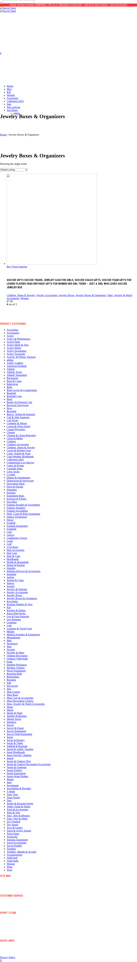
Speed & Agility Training (20, 749)
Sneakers (11, 722)
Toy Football (13, 821)
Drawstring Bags (16, 483)
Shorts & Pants (14, 713)
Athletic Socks (14, 372)
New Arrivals (13, 935)
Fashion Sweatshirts (17, 510)
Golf (9, 544)
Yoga (9, 869)
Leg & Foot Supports (18, 616)
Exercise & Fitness (16, 498)
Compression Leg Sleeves (20, 462)
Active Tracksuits (16, 354)
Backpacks (12, 378)
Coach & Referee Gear (19, 450)
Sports (10, 758)
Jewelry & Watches (17, 589)
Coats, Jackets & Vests (18, 453)
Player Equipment (16, 670)
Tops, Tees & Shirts (17, 818)
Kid (9, 607)
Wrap (9, 866)
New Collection (14, 918)
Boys (9, 408)
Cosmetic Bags (15, 468)
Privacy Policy (14, 907)
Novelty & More (15, 652)
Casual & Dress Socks (18, 426)
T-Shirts (11, 791)
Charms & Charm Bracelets (21, 435)
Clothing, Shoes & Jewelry (21, 295)
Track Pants (13, 833)
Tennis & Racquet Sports (20, 803)
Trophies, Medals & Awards (21, 851)
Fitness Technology (17, 516)
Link (9, 625)
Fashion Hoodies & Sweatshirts (23, 504)
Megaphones (13, 637)
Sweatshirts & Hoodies (19, 788)
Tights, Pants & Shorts (18, 806)
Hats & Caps (13, 556)
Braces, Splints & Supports (21, 414)
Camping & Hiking (17, 423)
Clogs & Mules (15, 438)
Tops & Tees (13, 812)
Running (11, 679)
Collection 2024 (15, 459)
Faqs (9, 890)
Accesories (12, 329)
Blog (9, 882)
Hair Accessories (15, 550)
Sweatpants (13, 785)
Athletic (11, 369)
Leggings (12, 622)
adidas (10, 360)
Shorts (10, 710)
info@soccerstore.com (17, 946)
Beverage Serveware (18, 405)
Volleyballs (12, 860)
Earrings (11, 492)
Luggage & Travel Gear (19, 628)
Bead (9, 399)
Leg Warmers (14, 619)
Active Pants (13, 341)
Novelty (11, 649)
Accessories (13, 332)
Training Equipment (17, 839)
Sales (9, 932)
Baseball (11, 393)
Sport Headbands (16, 752)
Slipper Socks (14, 719)
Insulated (11, 574)
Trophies (11, 848)
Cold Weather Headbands (20, 456)
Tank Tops (12, 794)
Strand (10, 779)
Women (25, 298)
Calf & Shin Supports (18, 417)
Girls (9, 532)
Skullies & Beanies (17, 716)
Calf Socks (12, 420)
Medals (10, 631)
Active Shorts (14, 347)
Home (3, 134)
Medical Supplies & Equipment (23, 634)
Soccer (10, 725)
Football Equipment (17, 525)
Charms (11, 432)
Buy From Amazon (17, 266)
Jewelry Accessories (46, 295)
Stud (9, 782)
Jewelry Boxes (66, 295)
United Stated (13, 952)
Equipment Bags (15, 495)
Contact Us (12, 884)
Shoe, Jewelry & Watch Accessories (26, 704)
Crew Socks (13, 471)
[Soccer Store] (8, 9)
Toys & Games (15, 827)
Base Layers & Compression (22, 390)
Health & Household (18, 562)
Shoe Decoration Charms (20, 700)
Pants (9, 661)
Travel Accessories (16, 842)
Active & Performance (18, 338)
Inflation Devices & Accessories (23, 571)
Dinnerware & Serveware (20, 480)
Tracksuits (12, 836)
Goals (10, 541)
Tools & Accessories (17, 809)
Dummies (12, 489)
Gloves (10, 535)
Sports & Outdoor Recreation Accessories (29, 764)
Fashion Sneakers (16, 507)
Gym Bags (12, 547)
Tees (9, 800)
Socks (10, 737)
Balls (9, 387)
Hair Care (12, 553)
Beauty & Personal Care (19, 402)
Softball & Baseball (17, 746)
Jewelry (11, 586)
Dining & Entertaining (18, 477)
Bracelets (11, 411)
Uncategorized (14, 854)
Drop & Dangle (15, 486)
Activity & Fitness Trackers (21, 357)
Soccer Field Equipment (19, 734)
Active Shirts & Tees (18, 344)
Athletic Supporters (17, 375)
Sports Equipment (16, 773)
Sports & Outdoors (17, 767)
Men (9, 640)
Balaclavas (12, 384)
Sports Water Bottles (17, 776)
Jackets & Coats (15, 580)
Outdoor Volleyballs (17, 658)
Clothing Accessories (18, 444)
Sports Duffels (14, 770)
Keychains (12, 601)
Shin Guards (13, 691)
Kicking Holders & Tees (19, 604)
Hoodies (11, 568)
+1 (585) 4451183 (15, 949)
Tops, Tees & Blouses (18, 815)
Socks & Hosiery (16, 740)
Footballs (11, 529)
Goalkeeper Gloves (17, 538)
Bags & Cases (14, 381)
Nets (9, 646)
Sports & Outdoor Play (19, 761)
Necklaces (12, 643)
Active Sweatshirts (16, 350)
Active (10, 335)
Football (11, 522)
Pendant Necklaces (17, 664)
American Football (16, 366)
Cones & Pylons (15, 465)
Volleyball (12, 857)
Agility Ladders (15, 363)
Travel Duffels (14, 845)
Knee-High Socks (16, 613)
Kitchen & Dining (16, 610)
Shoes (10, 707)
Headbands (13, 559)
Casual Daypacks (16, 429)
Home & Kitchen (16, 565)
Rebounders (13, 676)
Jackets (10, 577)
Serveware (12, 685)
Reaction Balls (14, 673)
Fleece (10, 519)
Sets (9, 688)
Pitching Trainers (16, 667)
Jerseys (10, 583)
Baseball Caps (14, 396)
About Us (11, 887)
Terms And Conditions (17, 901)
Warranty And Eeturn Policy (20, 904)
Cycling (11, 474)
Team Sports (13, 797)
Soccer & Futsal (15, 728)
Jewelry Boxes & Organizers (91, 295)
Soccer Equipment (16, 731)
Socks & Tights (15, 743)
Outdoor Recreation (17, 655)
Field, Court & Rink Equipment (23, 513)
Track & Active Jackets (19, 830)
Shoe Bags (12, 694)
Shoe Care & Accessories (20, 697)
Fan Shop (12, 501)
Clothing (11, 441)
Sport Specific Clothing (19, 755)
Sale (9, 682)
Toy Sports (12, 824)
